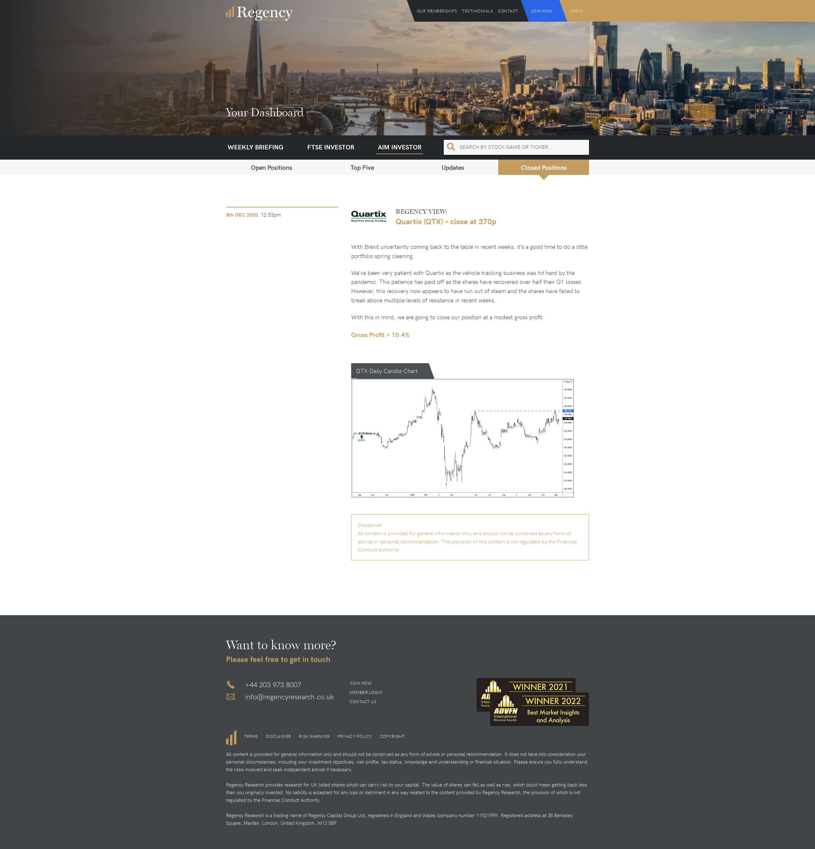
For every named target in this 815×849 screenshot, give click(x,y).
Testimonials (477, 11)
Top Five (362, 167)
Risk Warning (314, 736)
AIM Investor (400, 146)
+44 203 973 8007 (273, 684)
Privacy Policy (354, 736)
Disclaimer (278, 736)
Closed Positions (544, 167)
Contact (508, 11)
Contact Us (363, 701)
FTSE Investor (330, 146)
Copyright (392, 736)
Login (576, 11)
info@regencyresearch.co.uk (289, 696)
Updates (453, 167)
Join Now (542, 11)
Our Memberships (437, 11)
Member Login (366, 692)
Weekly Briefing (255, 146)
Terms (251, 736)
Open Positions (271, 167)
